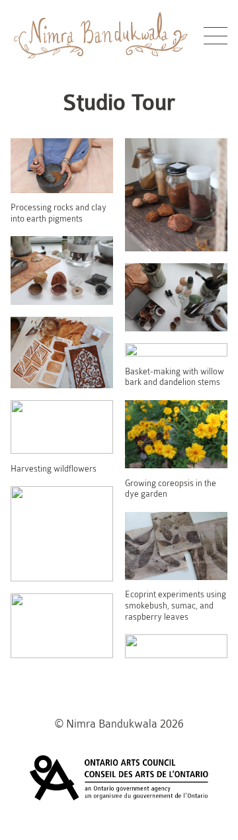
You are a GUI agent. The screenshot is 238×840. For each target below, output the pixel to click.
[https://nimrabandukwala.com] (101, 63)
